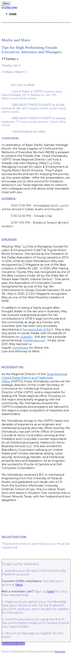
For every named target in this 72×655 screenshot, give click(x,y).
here (19, 585)
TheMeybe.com (34, 340)
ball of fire (37, 329)
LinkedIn (26, 336)
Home (13, 14)
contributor (20, 347)
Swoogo (60, 651)
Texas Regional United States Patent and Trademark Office (34, 377)
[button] (13, 643)
